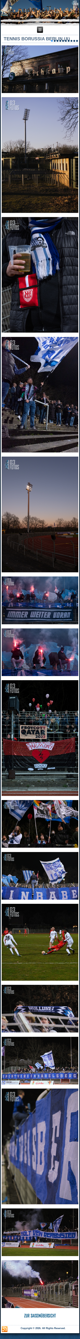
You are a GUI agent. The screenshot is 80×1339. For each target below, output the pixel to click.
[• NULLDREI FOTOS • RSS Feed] (5, 1329)
